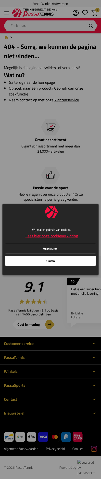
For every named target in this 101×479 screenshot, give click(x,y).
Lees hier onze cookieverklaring (51, 236)
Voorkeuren (50, 248)
